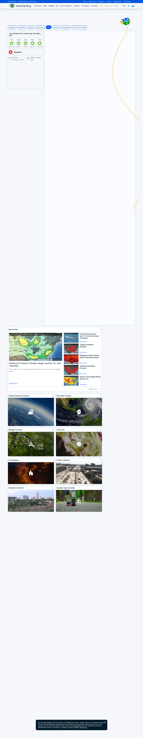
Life (57, 6)
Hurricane (94, 6)
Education (92, 2)
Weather (22, 27)
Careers (109, 2)
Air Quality (85, 6)
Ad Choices (83, 727)
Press (85, 2)
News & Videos (66, 6)
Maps (45, 6)
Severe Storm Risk (79, 27)
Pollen (56, 27)
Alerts (51, 6)
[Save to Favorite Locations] (101, 6)
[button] (105, 722)
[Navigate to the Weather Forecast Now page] (20, 6)
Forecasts (37, 6)
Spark (31, 27)
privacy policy (76, 726)
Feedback (101, 2)
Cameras (76, 6)
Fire (48, 27)
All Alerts (12, 27)
